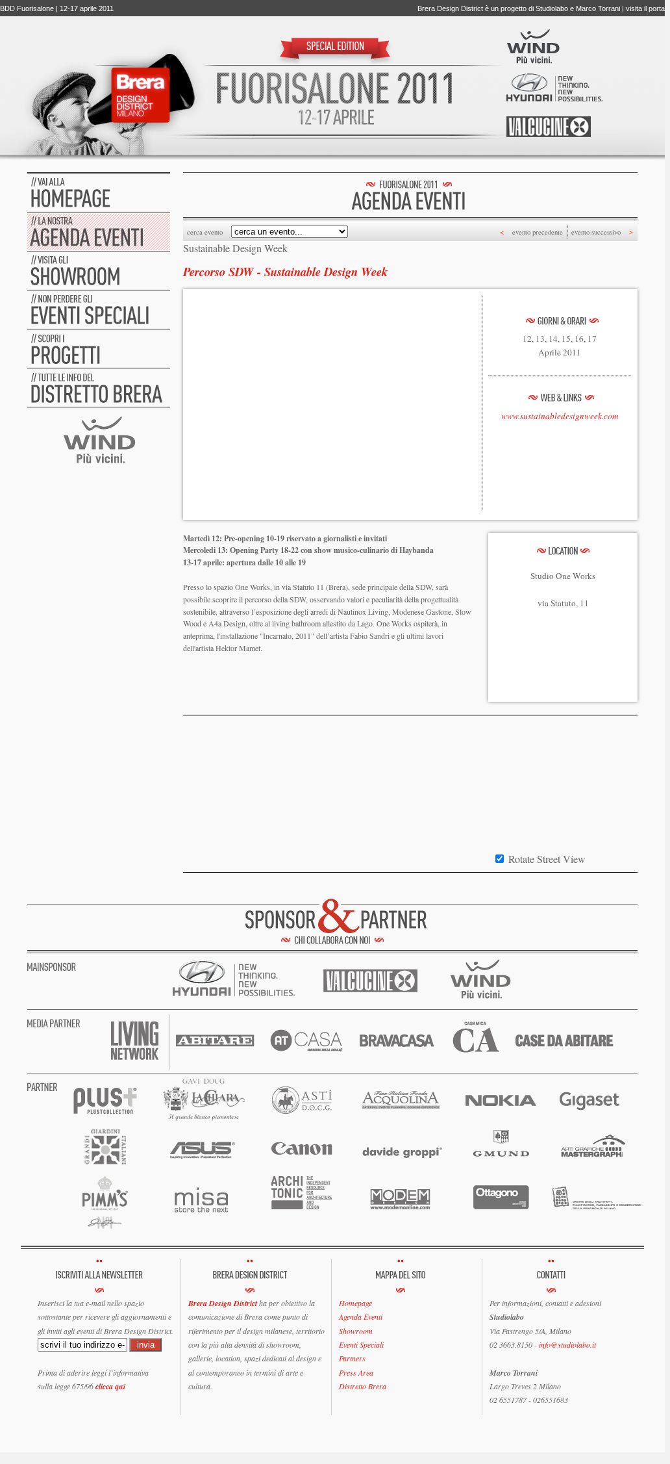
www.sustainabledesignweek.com (560, 416)
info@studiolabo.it (567, 1344)
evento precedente (537, 232)
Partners (352, 1358)
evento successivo (596, 232)
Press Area (356, 1372)
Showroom (356, 1331)
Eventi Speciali (361, 1344)
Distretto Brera (362, 1386)
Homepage (355, 1303)
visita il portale (648, 8)
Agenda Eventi (360, 1316)
